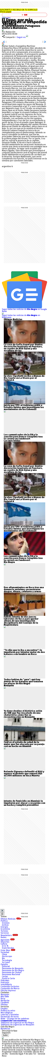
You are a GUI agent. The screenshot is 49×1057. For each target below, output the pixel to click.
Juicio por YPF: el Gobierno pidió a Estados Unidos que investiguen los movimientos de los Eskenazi (24, 407)
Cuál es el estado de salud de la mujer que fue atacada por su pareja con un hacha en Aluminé (24, 744)
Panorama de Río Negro (13, 970)
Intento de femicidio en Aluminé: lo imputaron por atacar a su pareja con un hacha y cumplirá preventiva (24, 803)
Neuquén (5, 994)
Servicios (5, 933)
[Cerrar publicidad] (2, 910)
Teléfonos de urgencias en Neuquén (17, 1024)
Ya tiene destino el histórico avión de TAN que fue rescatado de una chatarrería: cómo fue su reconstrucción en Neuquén (23, 714)
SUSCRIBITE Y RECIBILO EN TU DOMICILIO (18, 11)
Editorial (6, 966)
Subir (5, 1035)
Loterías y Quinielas (10, 1014)
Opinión (4, 964)
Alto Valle (5, 996)
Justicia (5, 925)
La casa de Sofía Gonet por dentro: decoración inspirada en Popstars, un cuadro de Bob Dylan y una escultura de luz (23, 347)
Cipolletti (5, 1002)
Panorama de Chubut (11, 972)
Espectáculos (8, 948)
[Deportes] (4, 17)
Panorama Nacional (11, 974)
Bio (3, 958)
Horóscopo (7, 956)
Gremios (6, 923)
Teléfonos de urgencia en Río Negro (17, 1022)
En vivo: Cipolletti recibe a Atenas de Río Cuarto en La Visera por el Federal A (24, 378)
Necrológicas (7, 1012)
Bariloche (5, 1000)
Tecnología (7, 960)
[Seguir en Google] (3, 44)
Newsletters (9, 935)
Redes (3, 937)
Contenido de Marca (10, 988)
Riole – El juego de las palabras (15, 1018)
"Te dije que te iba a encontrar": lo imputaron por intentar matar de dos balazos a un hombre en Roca (24, 652)
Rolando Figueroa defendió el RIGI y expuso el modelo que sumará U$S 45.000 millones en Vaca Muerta (24, 773)
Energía (4, 927)
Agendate (7, 940)
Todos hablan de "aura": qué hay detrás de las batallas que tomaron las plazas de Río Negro (23, 681)
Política (4, 921)
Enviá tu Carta (8, 978)
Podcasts (5, 982)
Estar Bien (8, 950)
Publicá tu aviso (8, 1010)
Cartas (5, 976)
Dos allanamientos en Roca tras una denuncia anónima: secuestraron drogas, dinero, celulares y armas (24, 589)
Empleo (4, 1008)
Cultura (4, 944)
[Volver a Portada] (24, 15)
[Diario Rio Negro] (3, 1038)
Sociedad (5, 952)
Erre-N (5, 946)
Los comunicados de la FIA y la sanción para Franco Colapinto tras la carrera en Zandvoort (23, 436)
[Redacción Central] (3, 30)
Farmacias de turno (10, 1016)
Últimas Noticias (11, 919)
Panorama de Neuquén (12, 968)
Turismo (4, 931)
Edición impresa (8, 990)
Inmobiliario (6, 984)
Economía (5, 929)
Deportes (6, 18)
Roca (3, 998)
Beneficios (5, 1028)
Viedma (4, 1004)
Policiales (5, 980)
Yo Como (6, 962)
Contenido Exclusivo (10, 986)
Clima (4, 954)
